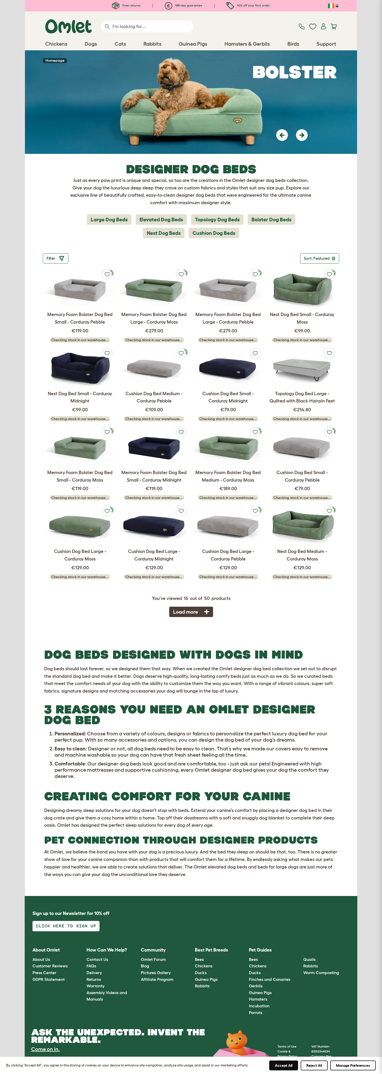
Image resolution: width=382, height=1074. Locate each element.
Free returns (131, 5)
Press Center (44, 972)
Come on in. (45, 1049)
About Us (41, 959)
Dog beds (54, 668)
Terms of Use (287, 1046)
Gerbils (255, 985)
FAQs (91, 965)
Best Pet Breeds (211, 950)
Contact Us (97, 959)
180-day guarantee (188, 5)
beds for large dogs (278, 867)
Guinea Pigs (206, 979)
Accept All (283, 1065)
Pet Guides (260, 950)
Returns (94, 979)
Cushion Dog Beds (214, 233)
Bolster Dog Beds (271, 219)
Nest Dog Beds (164, 233)
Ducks (201, 972)
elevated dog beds (227, 867)
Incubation (259, 1005)
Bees (199, 959)
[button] (282, 135)
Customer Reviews (50, 965)
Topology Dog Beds (217, 219)
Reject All (314, 1065)
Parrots (255, 1012)
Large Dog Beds (109, 219)
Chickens (203, 965)
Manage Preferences (353, 1065)
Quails (309, 959)
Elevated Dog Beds (161, 219)
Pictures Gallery (156, 972)
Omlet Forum (153, 959)
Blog (145, 965)
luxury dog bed (290, 733)
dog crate (54, 817)
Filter (52, 258)
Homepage (54, 60)
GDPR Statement (48, 979)
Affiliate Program (157, 979)
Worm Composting (321, 972)
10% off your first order (253, 5)
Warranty (95, 985)
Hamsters (258, 999)
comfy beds (228, 676)
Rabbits (202, 985)
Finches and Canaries (269, 979)
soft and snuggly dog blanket (254, 817)
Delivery (94, 972)
